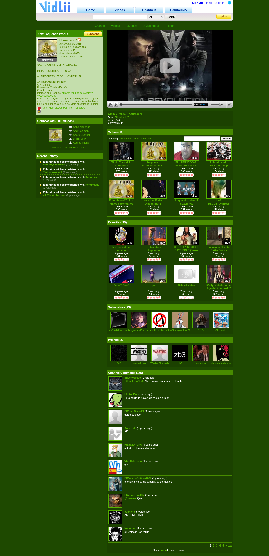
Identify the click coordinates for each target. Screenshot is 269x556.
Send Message (81, 127)
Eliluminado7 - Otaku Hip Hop (219, 164)
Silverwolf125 (132, 377)
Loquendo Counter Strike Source (219, 249)
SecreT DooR (121, 285)
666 (119, 363)
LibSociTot (131, 394)
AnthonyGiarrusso (54, 164)
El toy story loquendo (154, 249)
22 (121, 339)
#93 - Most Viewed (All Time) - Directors (64, 107)
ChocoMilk (221, 330)
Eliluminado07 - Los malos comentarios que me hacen (121, 202)
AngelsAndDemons (139, 330)
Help (209, 2)
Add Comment (81, 130)
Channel (100, 25)
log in (164, 550)
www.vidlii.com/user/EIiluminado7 (69, 147)
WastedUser (139, 363)
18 (120, 132)
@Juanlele (130, 498)
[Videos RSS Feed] (79, 40)
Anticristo (130, 428)
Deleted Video (186, 285)
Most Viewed (125, 138)
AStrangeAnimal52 (180, 330)
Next (228, 545)
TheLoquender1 (52, 172)
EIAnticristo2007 (134, 495)
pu (154, 285)
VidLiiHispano (133, 461)
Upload (224, 16)
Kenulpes (91, 177)
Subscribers (151, 25)
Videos (115, 25)
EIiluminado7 (122, 117)
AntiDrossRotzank (159, 330)
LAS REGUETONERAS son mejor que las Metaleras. (219, 202)
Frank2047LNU (133, 444)
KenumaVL (92, 184)
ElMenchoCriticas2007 (137, 478)
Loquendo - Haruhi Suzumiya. (186, 202)
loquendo (201, 363)
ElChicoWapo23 (134, 411)
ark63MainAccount (54, 195)
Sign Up (197, 2)
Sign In (219, 2)
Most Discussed (142, 138)
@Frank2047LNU (134, 381)
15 (124, 222)
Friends (169, 25)
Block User (79, 138)
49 (128, 307)
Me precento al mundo (121, 249)
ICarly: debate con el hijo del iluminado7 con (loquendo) (218, 287)
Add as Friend (81, 142)
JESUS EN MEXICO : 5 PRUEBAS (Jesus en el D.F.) (186, 249)
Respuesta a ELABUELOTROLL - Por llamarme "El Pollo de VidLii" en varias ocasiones (154, 164)
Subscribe (93, 34)
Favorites (132, 25)
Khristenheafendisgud (223, 363)
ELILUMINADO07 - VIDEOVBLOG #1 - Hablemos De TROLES (186, 164)
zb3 (180, 363)
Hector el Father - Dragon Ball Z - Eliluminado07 (154, 202)
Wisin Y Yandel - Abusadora (125, 114)
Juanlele (129, 511)
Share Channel (81, 134)
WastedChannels (159, 363)
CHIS (201, 330)
